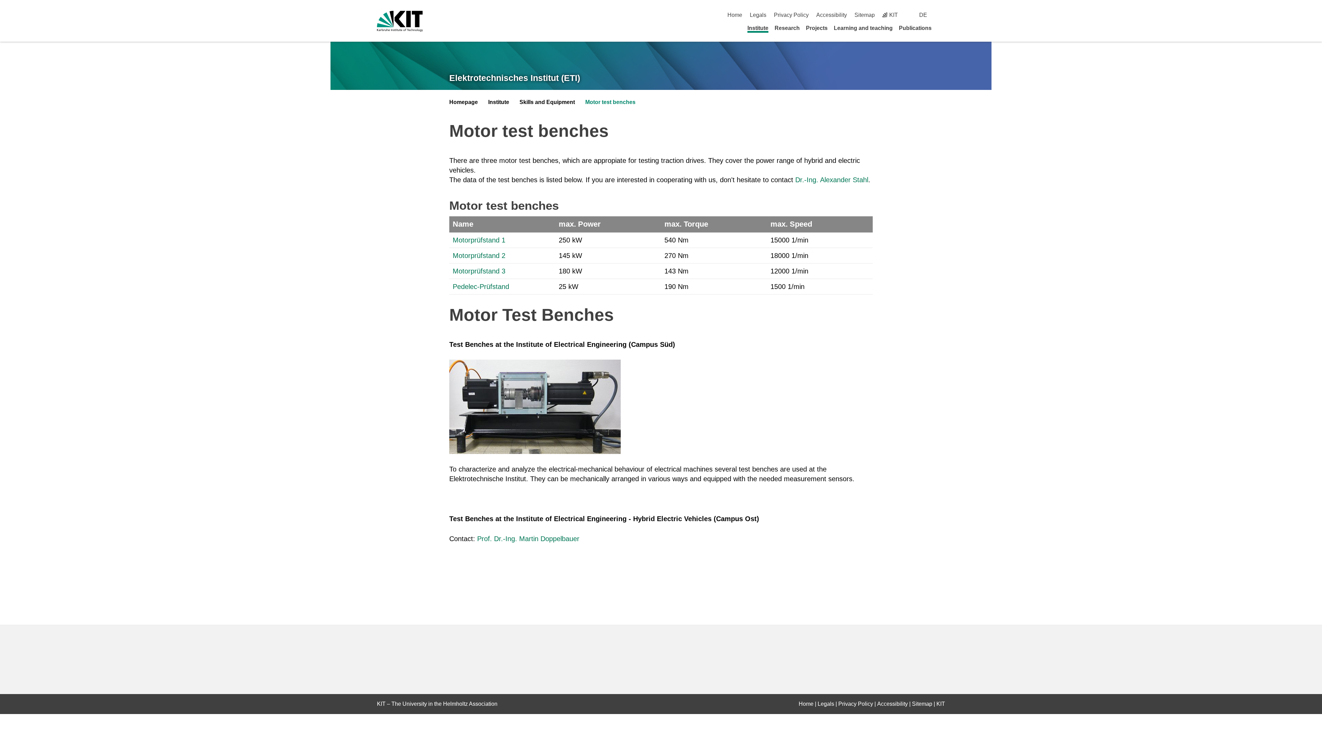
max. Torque (686, 224)
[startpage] (942, 27)
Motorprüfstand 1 (479, 240)
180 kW (570, 271)
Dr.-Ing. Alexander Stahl (831, 180)
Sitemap (864, 15)
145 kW (570, 255)
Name (463, 224)
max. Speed (791, 224)
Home (734, 15)
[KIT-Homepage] (400, 21)
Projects (817, 28)
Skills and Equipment (547, 102)
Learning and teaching (863, 28)
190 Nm (676, 286)
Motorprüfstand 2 (479, 255)
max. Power (580, 224)
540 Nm (676, 240)
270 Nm (676, 255)
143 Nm (676, 271)
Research (787, 28)
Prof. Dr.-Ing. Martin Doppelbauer (528, 538)
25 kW (568, 286)
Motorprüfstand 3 (479, 271)
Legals (758, 15)
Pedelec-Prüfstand (481, 286)
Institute (757, 28)
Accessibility (831, 15)
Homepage (463, 102)
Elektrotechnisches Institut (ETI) (514, 78)
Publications (915, 28)
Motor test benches (610, 102)
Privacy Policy (791, 15)
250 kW (570, 240)
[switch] (942, 15)
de (923, 15)
